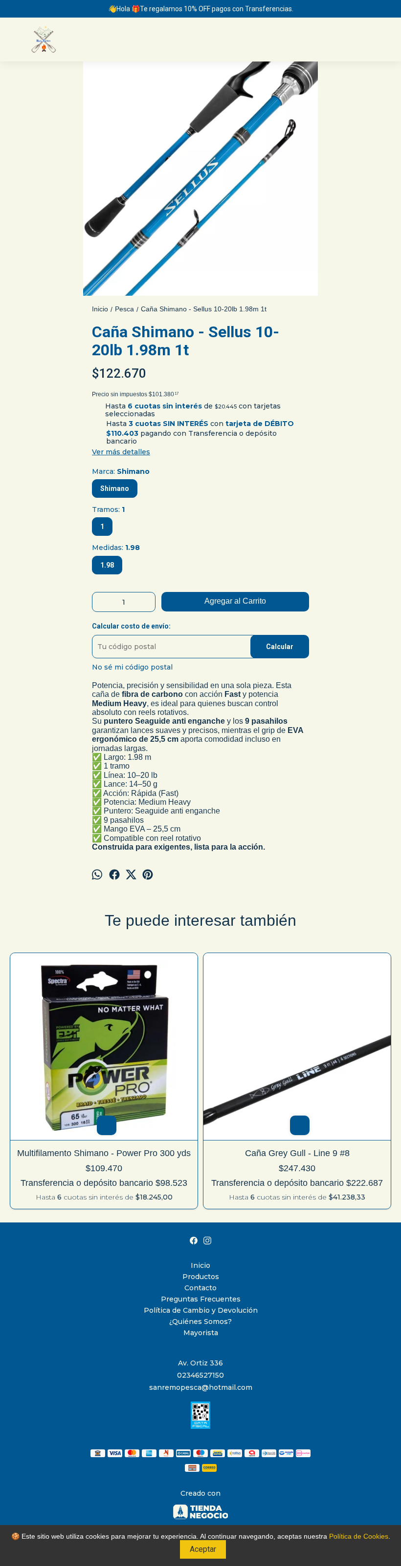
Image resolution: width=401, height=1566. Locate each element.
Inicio (200, 1265)
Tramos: (108, 509)
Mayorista (200, 1332)
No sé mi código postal (132, 667)
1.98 (107, 565)
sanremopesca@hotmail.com (200, 1387)
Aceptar (203, 1549)
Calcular (279, 647)
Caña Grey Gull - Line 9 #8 (297, 1153)
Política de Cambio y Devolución (201, 1310)
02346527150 (200, 1375)
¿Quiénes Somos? (200, 1321)
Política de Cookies (358, 1536)
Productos (200, 1276)
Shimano (114, 488)
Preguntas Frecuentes (201, 1299)
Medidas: (116, 547)
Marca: (121, 471)
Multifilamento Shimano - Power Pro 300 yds (104, 1153)
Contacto (200, 1287)
